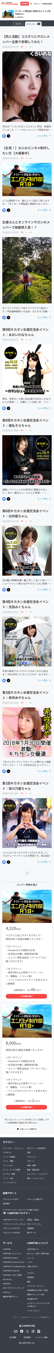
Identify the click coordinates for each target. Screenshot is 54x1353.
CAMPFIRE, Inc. (28, 1342)
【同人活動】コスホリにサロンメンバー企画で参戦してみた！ (26, 39)
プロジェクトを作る (10, 1199)
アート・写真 (8, 1178)
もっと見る (43, 135)
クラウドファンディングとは (14, 1224)
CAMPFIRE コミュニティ (12, 1253)
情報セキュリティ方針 (35, 1294)
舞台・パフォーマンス (35, 1178)
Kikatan (20, 17)
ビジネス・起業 (9, 1174)
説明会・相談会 (33, 1219)
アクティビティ (32, 24)
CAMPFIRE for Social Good (13, 1262)
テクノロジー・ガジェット (13, 1148)
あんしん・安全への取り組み (38, 1253)
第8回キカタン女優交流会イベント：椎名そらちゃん (25, 423)
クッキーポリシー (34, 1310)
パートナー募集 (41, 1337)
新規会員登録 (47, 3)
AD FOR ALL (7, 1279)
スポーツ (30, 1161)
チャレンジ (31, 1156)
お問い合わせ (32, 1266)
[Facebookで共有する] (4, 136)
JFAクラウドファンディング (13, 1288)
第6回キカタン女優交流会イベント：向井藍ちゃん (25, 513)
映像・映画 (31, 1165)
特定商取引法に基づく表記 (37, 1290)
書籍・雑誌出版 (33, 1169)
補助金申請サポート (10, 1296)
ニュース (30, 1258)
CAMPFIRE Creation (10, 1258)
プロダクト (7, 1152)
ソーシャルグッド (10, 1182)
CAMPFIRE (7, 1249)
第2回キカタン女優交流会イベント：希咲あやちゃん (25, 695)
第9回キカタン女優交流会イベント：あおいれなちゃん (25, 332)
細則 (29, 1281)
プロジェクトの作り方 (11, 1228)
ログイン (37, 3)
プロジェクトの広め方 (11, 1232)
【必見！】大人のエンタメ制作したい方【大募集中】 (26, 150)
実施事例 (30, 1228)
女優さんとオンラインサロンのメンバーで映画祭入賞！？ (26, 224)
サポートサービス (34, 1224)
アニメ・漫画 (8, 1161)
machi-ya (6, 1292)
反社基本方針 (32, 1299)
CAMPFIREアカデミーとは (13, 1219)
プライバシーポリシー (35, 1286)
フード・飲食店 (9, 1156)
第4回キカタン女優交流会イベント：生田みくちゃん (25, 604)
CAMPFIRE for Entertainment (14, 1266)
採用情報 (27, 1337)
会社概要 (12, 1337)
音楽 (29, 1152)
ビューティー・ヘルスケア (37, 1174)
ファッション (8, 1165)
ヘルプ (29, 1262)
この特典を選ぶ (26, 996)
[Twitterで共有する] (8, 136)
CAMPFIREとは (33, 1249)
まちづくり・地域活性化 (36, 1148)
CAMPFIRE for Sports (11, 1270)
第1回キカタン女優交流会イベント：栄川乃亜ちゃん (25, 786)
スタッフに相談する (35, 1199)
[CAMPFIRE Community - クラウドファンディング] (9, 3)
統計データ (31, 1232)
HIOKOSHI (7, 1283)
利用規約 (30, 1277)
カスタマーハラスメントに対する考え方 (38, 1305)
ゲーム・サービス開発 (11, 1169)
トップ (18, 24)
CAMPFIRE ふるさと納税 (12, 1275)
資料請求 (24, 3)
